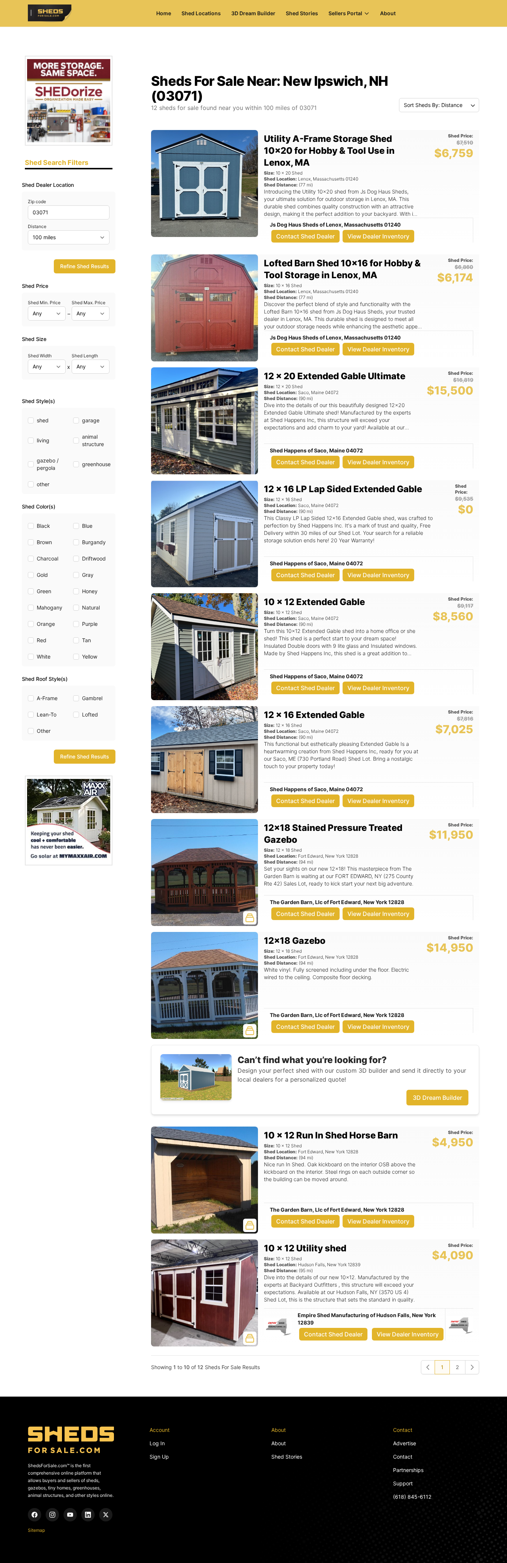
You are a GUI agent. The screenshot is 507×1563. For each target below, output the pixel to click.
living (43, 440)
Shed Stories (302, 13)
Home (163, 13)
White (43, 656)
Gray (88, 575)
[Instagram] (52, 1514)
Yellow (89, 656)
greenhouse (96, 464)
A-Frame (47, 698)
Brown (44, 542)
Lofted (90, 714)
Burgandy (94, 542)
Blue (87, 526)
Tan (86, 640)
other (43, 484)
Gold (42, 575)
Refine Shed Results (84, 266)
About (388, 13)
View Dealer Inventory (378, 236)
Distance (37, 226)
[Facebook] (34, 1514)
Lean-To (46, 714)
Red (41, 640)
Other (43, 731)
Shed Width (40, 355)
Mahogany (49, 607)
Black (43, 526)
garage (90, 420)
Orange (46, 624)
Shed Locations (201, 13)
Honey (90, 591)
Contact (402, 1456)
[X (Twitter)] (105, 1514)
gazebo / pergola (48, 464)
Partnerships (408, 1470)
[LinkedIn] (88, 1514)
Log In (157, 1443)
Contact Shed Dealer (305, 236)
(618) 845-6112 (412, 1497)
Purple (90, 624)
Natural (91, 607)
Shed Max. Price (88, 302)
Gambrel (92, 698)
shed (43, 420)
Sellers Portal (345, 13)
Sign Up (159, 1456)
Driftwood (94, 558)
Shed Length (85, 355)
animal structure (93, 440)
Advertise (404, 1443)
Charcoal (47, 558)
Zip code (37, 201)
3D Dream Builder (253, 13)
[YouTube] (70, 1514)
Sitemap (36, 1530)
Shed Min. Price (44, 302)
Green (44, 591)
